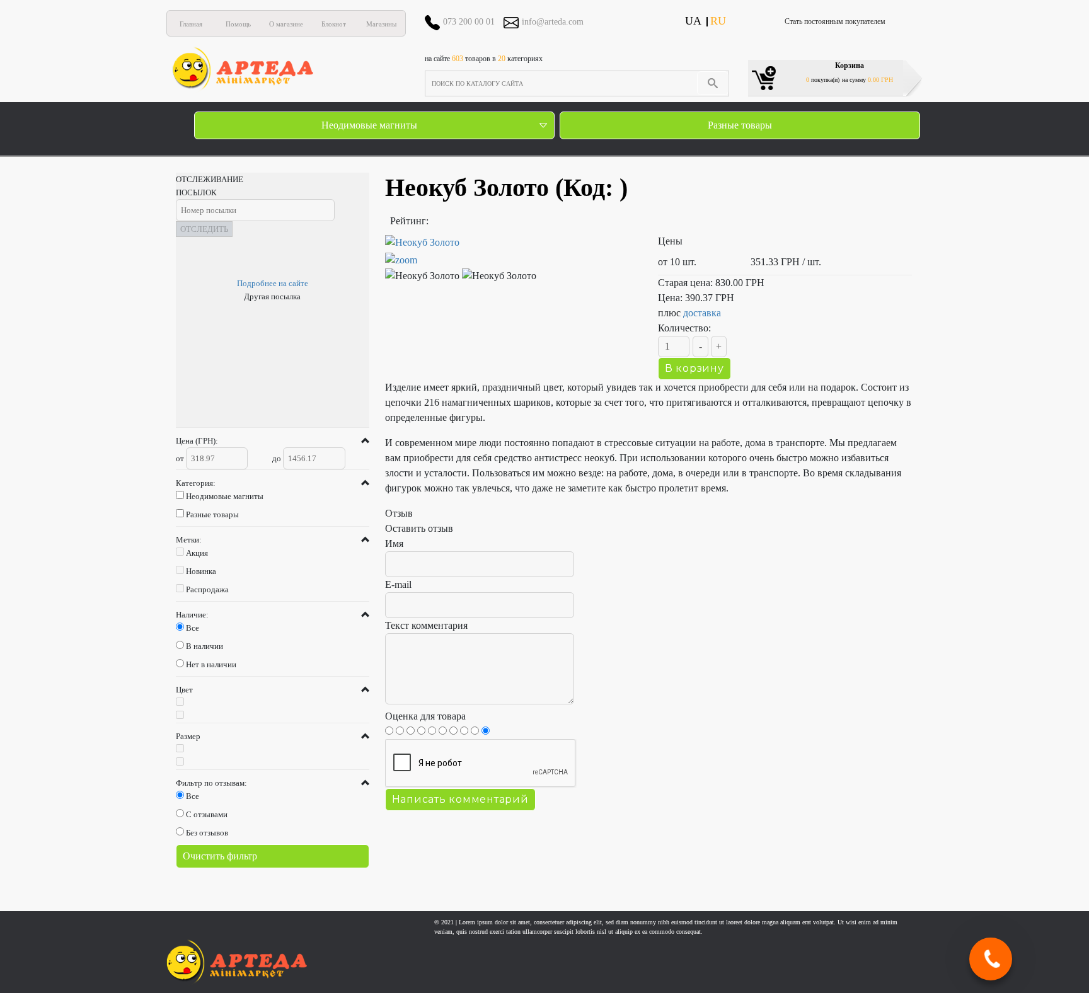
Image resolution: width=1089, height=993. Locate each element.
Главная (191, 24)
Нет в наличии (211, 664)
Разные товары (740, 125)
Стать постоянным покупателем (835, 21)
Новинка (201, 571)
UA (693, 20)
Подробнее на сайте (272, 283)
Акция (197, 553)
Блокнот (333, 24)
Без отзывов (207, 832)
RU (718, 20)
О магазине (286, 24)
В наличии (204, 646)
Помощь (238, 24)
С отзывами (207, 814)
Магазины (381, 24)
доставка (702, 312)
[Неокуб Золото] (512, 251)
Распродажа (207, 589)
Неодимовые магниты (369, 125)
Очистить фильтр (220, 856)
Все (192, 628)
